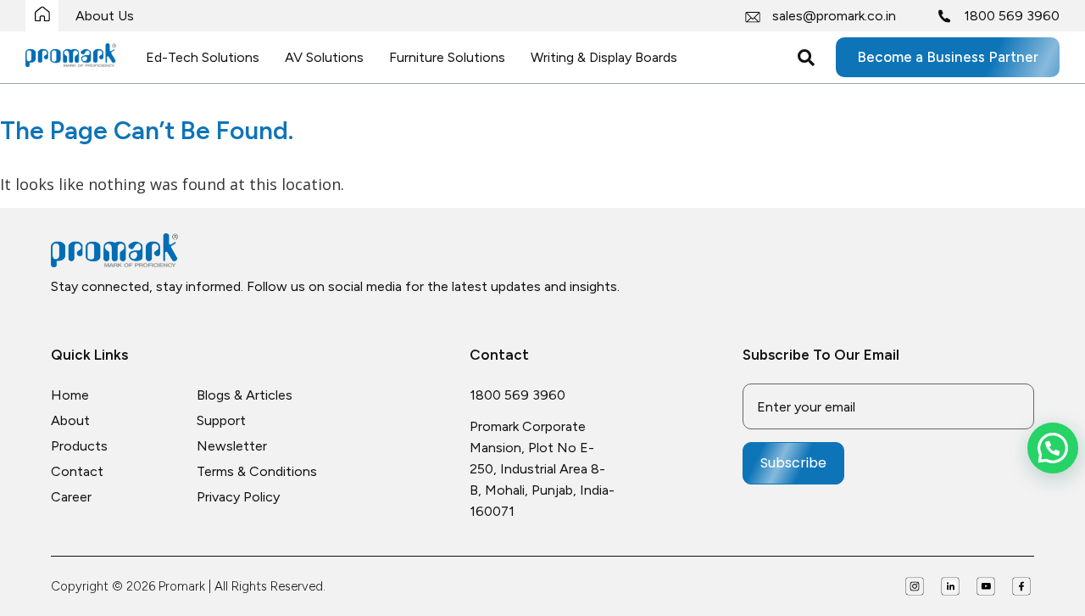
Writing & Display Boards (604, 57)
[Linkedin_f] (950, 586)
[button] (1052, 448)
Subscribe (793, 463)
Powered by (1076, 552)
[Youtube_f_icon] (986, 586)
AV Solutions (324, 57)
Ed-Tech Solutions (202, 57)
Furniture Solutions (447, 57)
